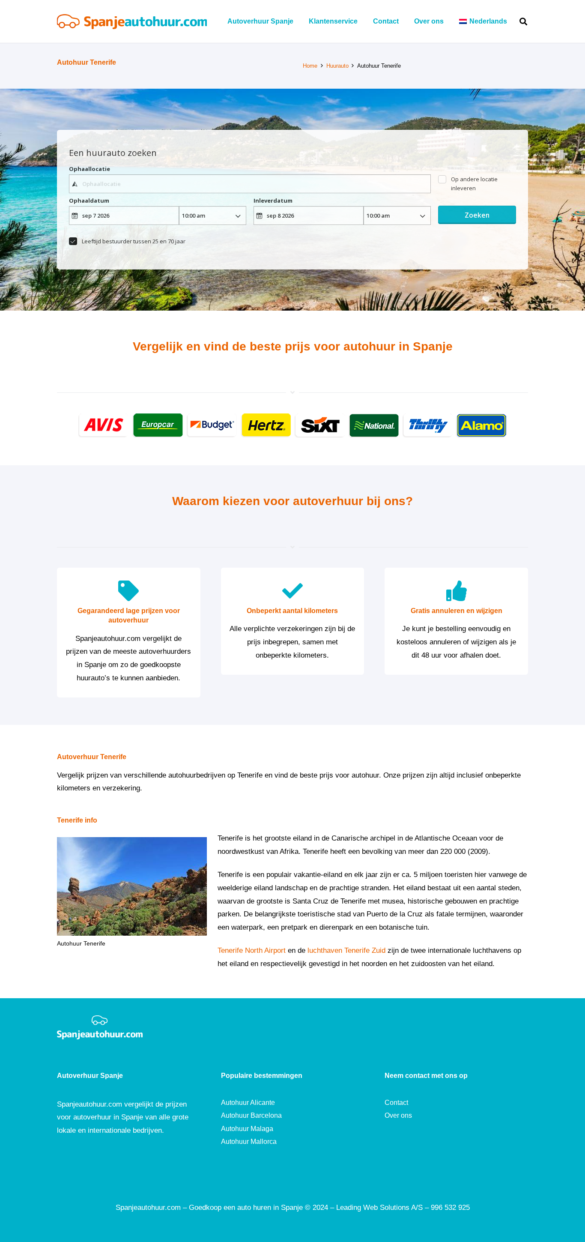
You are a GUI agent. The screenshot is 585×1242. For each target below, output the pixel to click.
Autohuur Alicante (248, 1102)
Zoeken (477, 215)
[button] (513, 21)
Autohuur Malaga (247, 1128)
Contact (396, 1102)
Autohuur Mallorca (249, 1141)
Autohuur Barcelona (251, 1115)
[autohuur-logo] (132, 21)
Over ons (398, 1115)
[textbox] (249, 183)
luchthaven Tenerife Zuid (346, 950)
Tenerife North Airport (252, 950)
